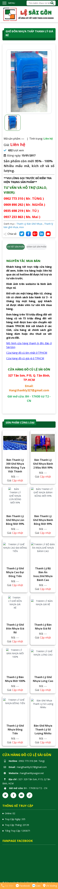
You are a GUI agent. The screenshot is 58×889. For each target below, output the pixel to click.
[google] (35, 233)
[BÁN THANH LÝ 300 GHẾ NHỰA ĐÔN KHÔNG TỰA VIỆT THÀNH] (15, 443)
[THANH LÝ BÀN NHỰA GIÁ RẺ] (43, 608)
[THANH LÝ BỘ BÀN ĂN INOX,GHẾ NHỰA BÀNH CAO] (43, 551)
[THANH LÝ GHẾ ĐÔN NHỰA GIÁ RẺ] (15, 608)
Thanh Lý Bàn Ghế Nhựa (29, 223)
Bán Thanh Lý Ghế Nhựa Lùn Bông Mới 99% (15, 520)
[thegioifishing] (29, 14)
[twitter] (5, 795)
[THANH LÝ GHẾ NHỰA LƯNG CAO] (43, 660)
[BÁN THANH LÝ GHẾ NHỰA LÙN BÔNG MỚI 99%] (15, 499)
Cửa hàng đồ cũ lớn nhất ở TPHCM (26, 353)
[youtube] (21, 795)
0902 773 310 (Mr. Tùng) (32, 760)
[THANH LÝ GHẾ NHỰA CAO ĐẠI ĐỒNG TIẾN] (15, 551)
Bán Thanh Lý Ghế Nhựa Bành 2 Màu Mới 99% (43, 463)
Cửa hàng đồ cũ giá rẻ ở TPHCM (25, 358)
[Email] (48, 233)
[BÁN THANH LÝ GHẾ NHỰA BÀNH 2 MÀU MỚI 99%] (43, 443)
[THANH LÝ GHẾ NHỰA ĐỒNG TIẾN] (15, 708)
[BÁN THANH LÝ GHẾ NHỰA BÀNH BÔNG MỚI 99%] (43, 499)
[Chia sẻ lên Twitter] (21, 233)
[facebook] (13, 795)
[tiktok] (29, 795)
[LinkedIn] (41, 233)
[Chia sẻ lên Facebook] (28, 233)
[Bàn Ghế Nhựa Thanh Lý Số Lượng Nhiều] (43, 708)
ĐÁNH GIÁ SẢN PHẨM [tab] (36, 246)
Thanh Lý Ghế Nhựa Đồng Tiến (15, 729)
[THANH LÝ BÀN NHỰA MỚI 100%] (15, 660)
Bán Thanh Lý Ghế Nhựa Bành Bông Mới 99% (43, 520)
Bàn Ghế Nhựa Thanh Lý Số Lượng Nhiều (43, 729)
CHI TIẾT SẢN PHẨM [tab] (15, 246)
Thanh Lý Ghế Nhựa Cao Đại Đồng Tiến (15, 572)
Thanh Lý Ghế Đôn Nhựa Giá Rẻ (15, 628)
